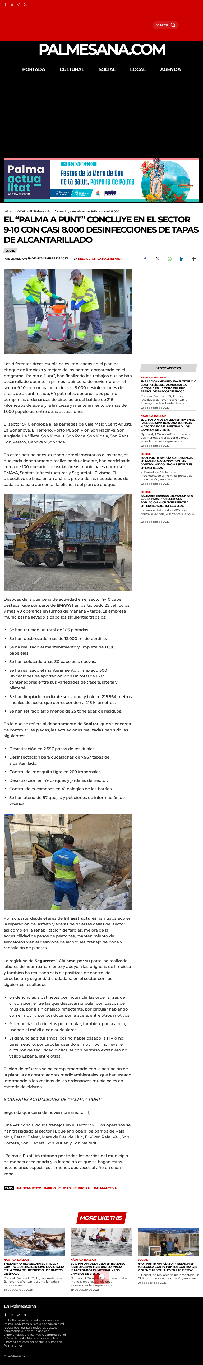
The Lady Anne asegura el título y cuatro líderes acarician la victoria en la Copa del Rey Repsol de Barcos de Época (168, 386)
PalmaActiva (105, 1188)
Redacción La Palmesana (99, 258)
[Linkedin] (181, 259)
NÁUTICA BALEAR (153, 377)
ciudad (64, 1188)
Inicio (8, 211)
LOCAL (21, 211)
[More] (193, 259)
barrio (50, 1188)
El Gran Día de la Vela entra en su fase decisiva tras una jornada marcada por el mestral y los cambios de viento (168, 425)
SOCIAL (146, 454)
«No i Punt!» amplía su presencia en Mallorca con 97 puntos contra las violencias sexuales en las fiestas (167, 463)
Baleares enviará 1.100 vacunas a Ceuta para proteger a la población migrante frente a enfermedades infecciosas (167, 501)
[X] (25, 5)
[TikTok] (19, 5)
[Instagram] (12, 5)
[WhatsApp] (169, 259)
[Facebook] (5, 5)
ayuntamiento (28, 1188)
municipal (82, 1188)
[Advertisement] (101, 118)
